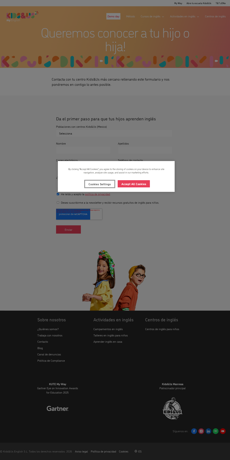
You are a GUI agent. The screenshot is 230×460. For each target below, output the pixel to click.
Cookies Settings (100, 184)
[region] (116, 176)
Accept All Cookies (133, 184)
